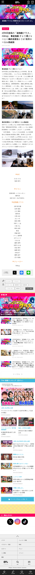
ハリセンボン (9, 288)
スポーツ (3, 548)
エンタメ (8, 281)
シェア (21, 272)
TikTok (25, 522)
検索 (17, 564)
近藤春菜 (24, 285)
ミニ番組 (3, 553)
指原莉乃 (17, 285)
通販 (2, 557)
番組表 (29, 564)
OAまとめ (5, 28)
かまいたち (9, 285)
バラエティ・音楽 (5, 544)
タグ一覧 (29, 288)
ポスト (15, 272)
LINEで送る (28, 272)
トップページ (6, 564)
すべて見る (16, 374)
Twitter (10, 522)
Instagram (17, 522)
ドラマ (3, 540)
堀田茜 (18, 288)
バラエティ (17, 281)
